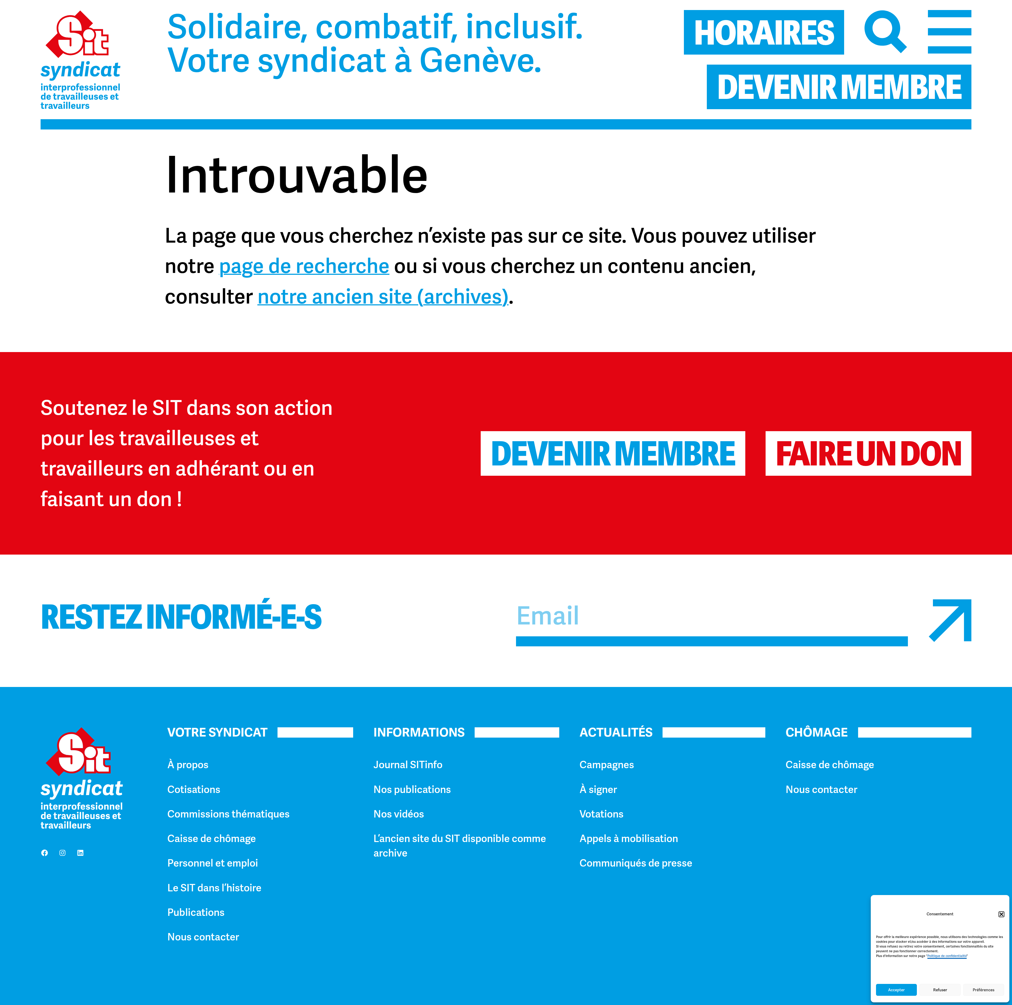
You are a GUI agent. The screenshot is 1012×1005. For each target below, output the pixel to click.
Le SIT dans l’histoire (214, 888)
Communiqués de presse (636, 863)
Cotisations (193, 789)
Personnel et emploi (212, 863)
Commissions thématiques (228, 814)
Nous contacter (203, 937)
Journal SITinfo (407, 764)
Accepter (896, 990)
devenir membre (839, 87)
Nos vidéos (398, 814)
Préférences (983, 990)
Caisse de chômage (211, 838)
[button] (1001, 914)
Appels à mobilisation (629, 838)
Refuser (940, 990)
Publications (196, 912)
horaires (764, 33)
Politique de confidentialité (947, 956)
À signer (598, 789)
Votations (602, 814)
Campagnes (607, 764)
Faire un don (868, 453)
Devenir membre (613, 453)
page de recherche (304, 266)
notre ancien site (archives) (383, 296)
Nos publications (412, 789)
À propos (187, 764)
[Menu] (949, 32)
